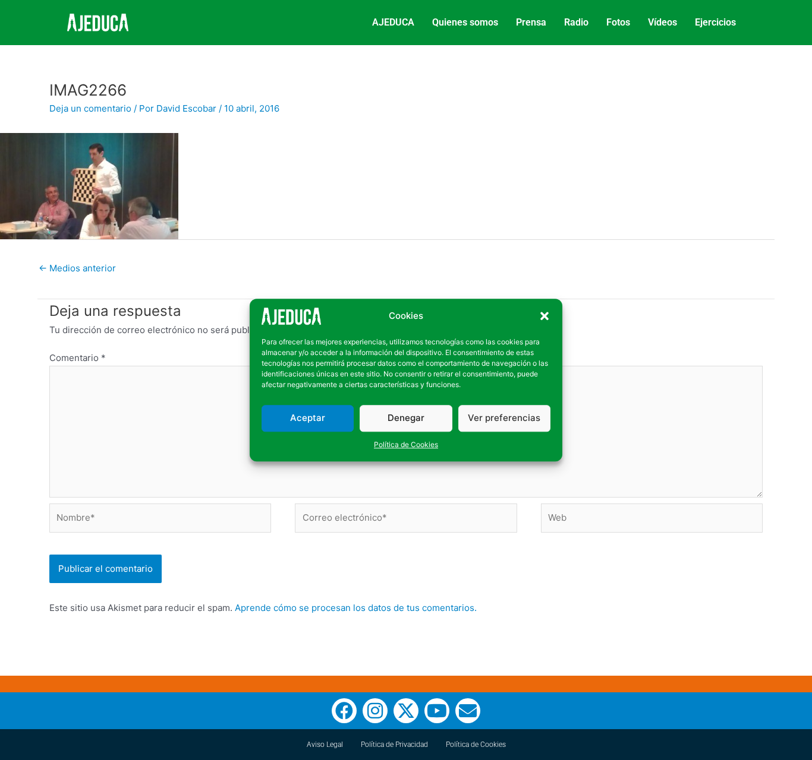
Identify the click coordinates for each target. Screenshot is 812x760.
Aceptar (307, 417)
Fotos (618, 22)
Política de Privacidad (394, 744)
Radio (576, 22)
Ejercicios (715, 22)
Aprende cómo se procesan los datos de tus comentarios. (356, 607)
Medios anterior (77, 268)
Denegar (406, 417)
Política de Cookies (406, 444)
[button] (544, 316)
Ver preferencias (504, 417)
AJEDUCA (393, 22)
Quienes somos (465, 22)
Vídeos (662, 22)
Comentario (77, 357)
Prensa (531, 22)
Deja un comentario (90, 108)
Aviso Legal (325, 744)
